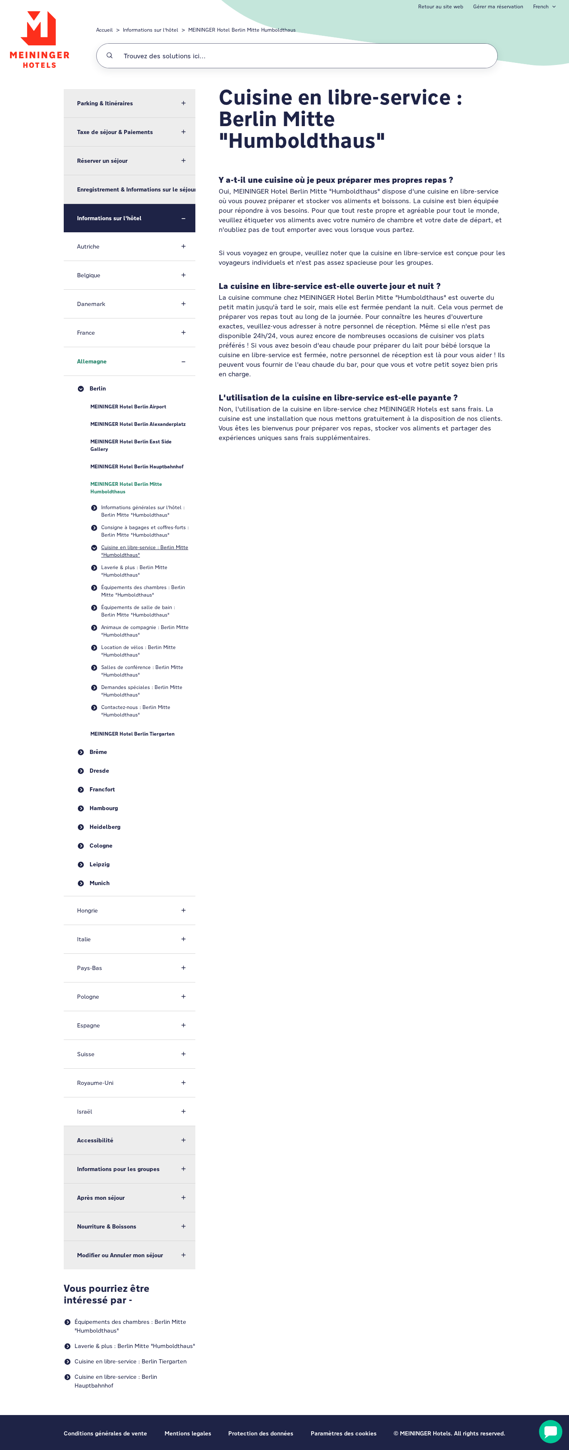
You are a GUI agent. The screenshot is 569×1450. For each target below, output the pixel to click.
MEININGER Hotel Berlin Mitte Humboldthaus (242, 30)
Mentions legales (188, 1433)
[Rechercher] (109, 56)
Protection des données (260, 1433)
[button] (129, 103)
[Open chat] (550, 1431)
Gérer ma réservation (498, 6)
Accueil (104, 30)
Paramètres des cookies (344, 1433)
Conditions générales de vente (105, 1433)
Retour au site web (440, 6)
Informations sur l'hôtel (150, 30)
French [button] (541, 6)
